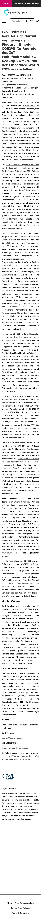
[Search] (26, 21)
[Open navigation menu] (4, 21)
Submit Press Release (20, 908)
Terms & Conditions (20, 913)
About (9, 903)
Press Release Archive (24, 903)
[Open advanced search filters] (31, 21)
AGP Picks (6, 4)
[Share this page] (37, 21)
